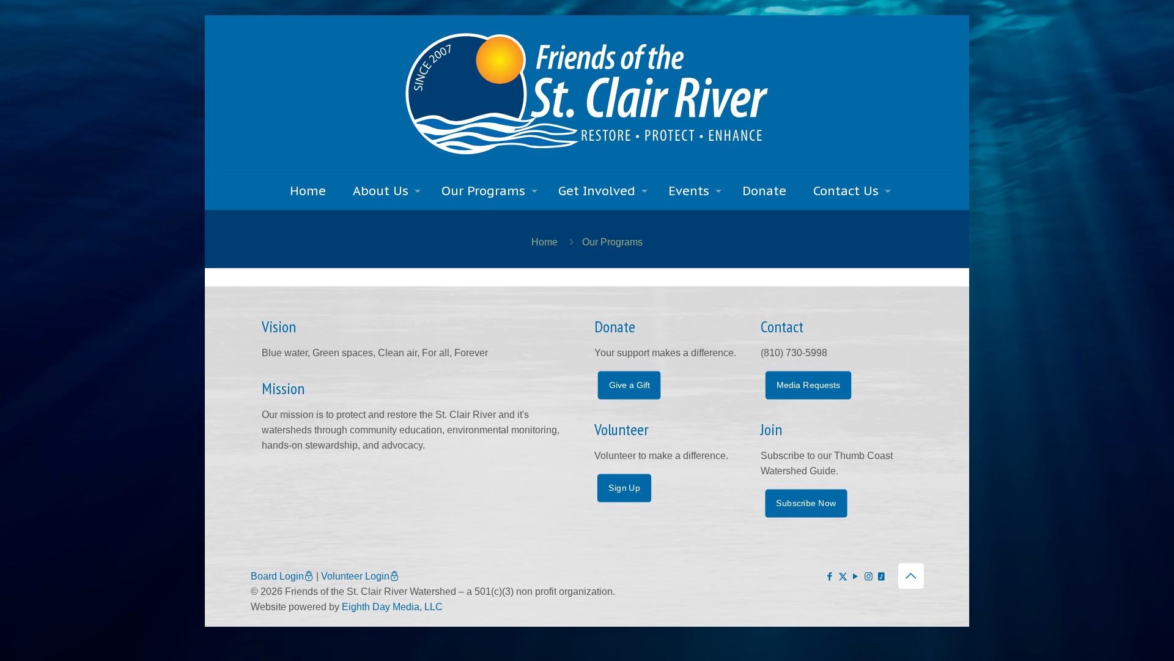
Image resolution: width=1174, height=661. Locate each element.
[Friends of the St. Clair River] (587, 93)
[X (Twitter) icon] (842, 576)
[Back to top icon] (911, 576)
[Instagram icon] (868, 576)
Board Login (277, 576)
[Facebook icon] (830, 576)
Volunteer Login (355, 576)
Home (544, 242)
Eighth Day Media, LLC (392, 607)
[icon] (881, 576)
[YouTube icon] (855, 576)
